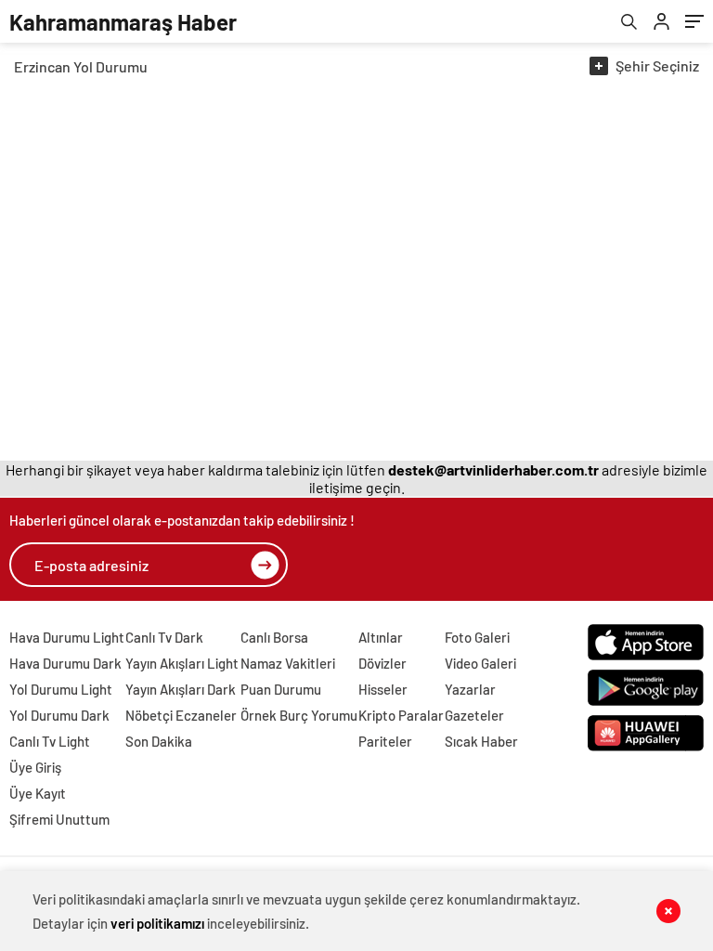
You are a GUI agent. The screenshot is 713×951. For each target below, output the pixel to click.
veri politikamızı (157, 923)
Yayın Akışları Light (182, 663)
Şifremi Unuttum (59, 819)
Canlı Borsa (274, 637)
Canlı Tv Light (49, 741)
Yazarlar (470, 689)
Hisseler (383, 689)
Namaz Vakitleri (287, 663)
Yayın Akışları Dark (180, 689)
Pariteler (385, 741)
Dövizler (382, 663)
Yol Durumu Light (60, 689)
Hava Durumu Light (66, 637)
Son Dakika (158, 741)
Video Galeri (480, 663)
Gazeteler (474, 715)
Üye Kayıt (37, 793)
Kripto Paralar (401, 715)
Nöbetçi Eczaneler (181, 715)
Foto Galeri (477, 637)
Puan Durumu (280, 689)
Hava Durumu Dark (65, 663)
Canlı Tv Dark (164, 637)
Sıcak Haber (481, 741)
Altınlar (380, 637)
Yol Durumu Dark (59, 715)
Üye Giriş (35, 767)
